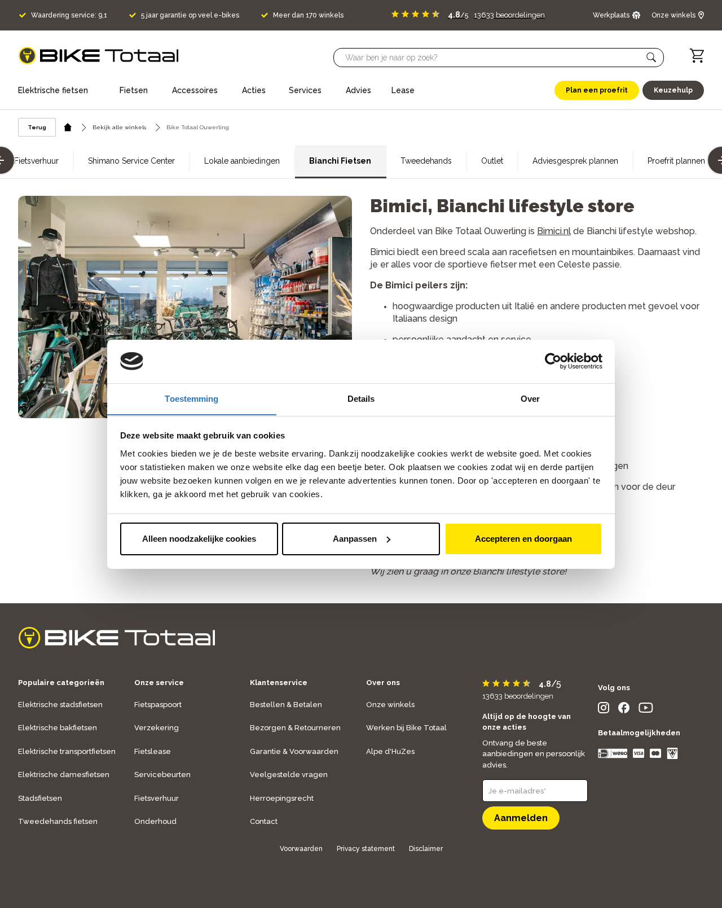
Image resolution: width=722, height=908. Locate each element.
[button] (651, 57)
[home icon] (68, 127)
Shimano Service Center (131, 160)
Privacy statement (366, 849)
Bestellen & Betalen (286, 704)
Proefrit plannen (676, 160)
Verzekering (156, 727)
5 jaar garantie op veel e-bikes (190, 15)
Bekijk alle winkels (119, 127)
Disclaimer (426, 849)
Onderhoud (155, 821)
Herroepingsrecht (282, 798)
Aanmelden (521, 818)
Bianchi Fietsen (340, 160)
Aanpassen (355, 538)
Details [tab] (361, 398)
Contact (264, 821)
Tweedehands (426, 160)
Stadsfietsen (40, 798)
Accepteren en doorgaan (523, 538)
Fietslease (152, 751)
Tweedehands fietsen (58, 821)
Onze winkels (390, 704)
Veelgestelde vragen (289, 774)
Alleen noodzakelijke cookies (199, 538)
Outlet (492, 160)
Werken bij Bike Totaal (406, 727)
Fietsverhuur (36, 160)
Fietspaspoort (158, 704)
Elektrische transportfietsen (67, 751)
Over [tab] (530, 398)
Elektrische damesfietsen (63, 774)
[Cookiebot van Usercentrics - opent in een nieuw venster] (553, 361)
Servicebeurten (162, 774)
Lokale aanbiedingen (242, 160)
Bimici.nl (554, 231)
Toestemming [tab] (191, 398)
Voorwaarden (301, 849)
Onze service (159, 682)
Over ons (383, 682)
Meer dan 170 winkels (308, 15)
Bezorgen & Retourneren (295, 727)
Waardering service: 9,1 (69, 15)
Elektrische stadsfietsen (60, 704)
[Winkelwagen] (697, 56)
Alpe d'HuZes (390, 751)
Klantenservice (278, 682)
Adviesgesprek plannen (575, 160)
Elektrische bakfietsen (57, 727)
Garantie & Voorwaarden (294, 751)
